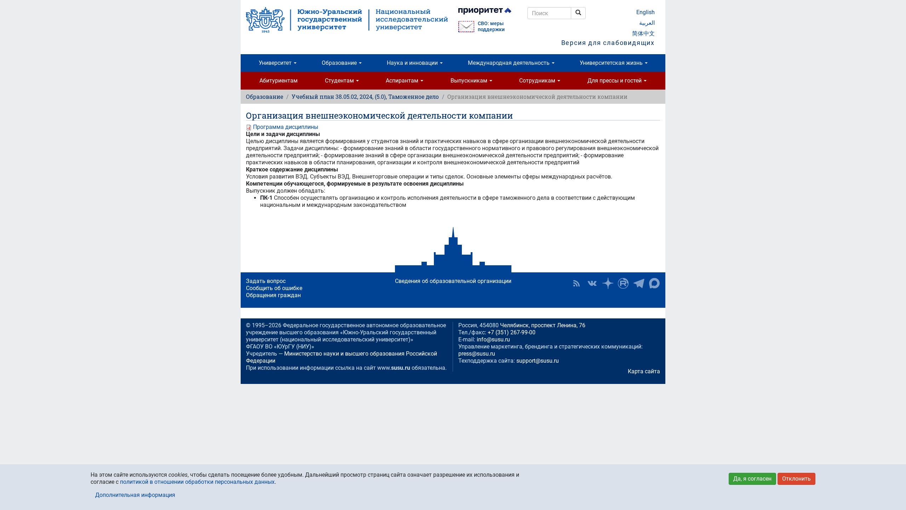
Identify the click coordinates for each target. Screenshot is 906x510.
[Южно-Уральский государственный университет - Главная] (347, 20)
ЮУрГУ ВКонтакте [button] (592, 283)
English (645, 12)
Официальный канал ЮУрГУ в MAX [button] (654, 283)
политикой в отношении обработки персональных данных (197, 481)
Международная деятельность (509, 63)
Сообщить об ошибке (274, 288)
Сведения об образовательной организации (453, 281)
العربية (647, 22)
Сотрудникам (538, 80)
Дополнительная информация (135, 495)
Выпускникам (470, 80)
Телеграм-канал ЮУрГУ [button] (638, 283)
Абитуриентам (278, 80)
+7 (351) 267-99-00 (511, 332)
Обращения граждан (273, 295)
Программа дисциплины (285, 127)
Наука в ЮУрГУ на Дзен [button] (607, 283)
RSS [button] (576, 283)
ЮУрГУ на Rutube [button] (623, 283)
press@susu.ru (476, 353)
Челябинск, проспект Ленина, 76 (542, 325)
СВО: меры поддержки (491, 27)
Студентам (340, 80)
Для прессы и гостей (615, 80)
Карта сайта (644, 371)
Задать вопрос (266, 281)
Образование (340, 63)
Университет (276, 63)
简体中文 (643, 33)
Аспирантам (403, 80)
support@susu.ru (537, 360)
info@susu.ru (493, 339)
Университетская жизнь (612, 63)
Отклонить (796, 478)
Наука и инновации (413, 63)
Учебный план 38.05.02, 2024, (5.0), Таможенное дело (365, 96)
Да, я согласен (752, 478)
